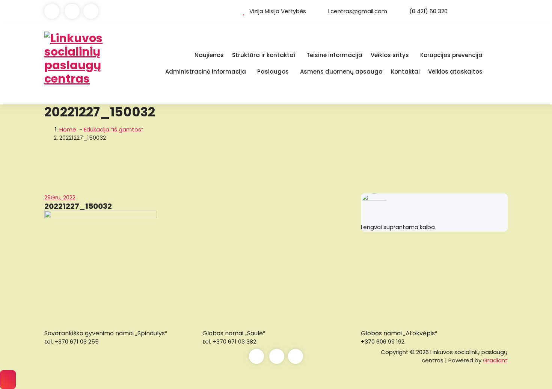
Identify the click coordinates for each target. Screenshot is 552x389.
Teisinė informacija (334, 55)
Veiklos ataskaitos (455, 71)
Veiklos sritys (390, 55)
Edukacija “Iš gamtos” (113, 129)
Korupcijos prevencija (451, 55)
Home (67, 129)
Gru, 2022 (59, 197)
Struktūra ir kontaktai (263, 55)
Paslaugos (273, 71)
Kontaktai (405, 71)
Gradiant (495, 360)
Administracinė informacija (205, 71)
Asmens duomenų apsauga (341, 71)
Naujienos (209, 55)
